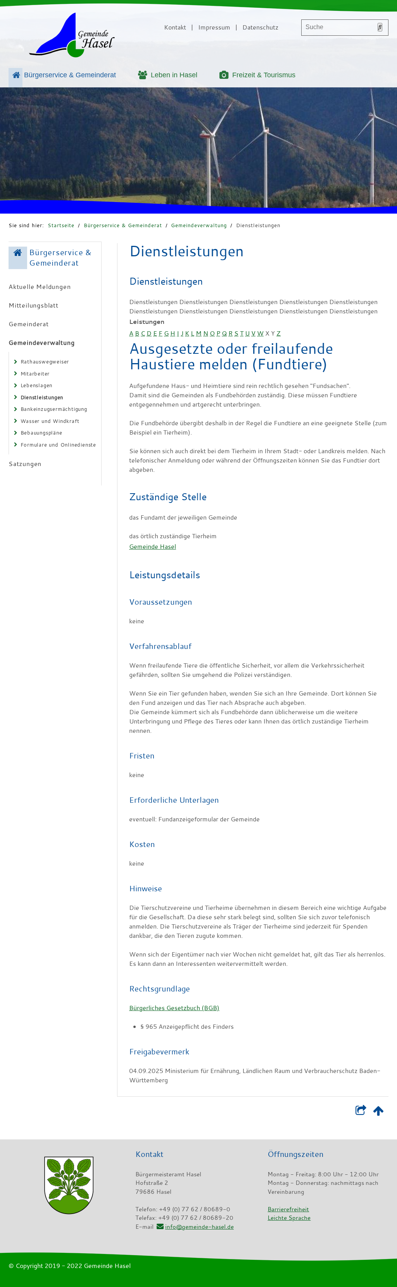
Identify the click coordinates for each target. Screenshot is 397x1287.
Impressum (214, 27)
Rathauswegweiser (45, 361)
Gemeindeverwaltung (199, 225)
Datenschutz (260, 27)
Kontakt (175, 27)
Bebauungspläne (41, 432)
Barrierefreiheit (288, 1209)
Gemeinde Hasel (152, 546)
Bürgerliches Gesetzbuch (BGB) (174, 1008)
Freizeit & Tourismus (263, 75)
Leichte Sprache (289, 1217)
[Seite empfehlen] (361, 1112)
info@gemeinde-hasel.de (199, 1226)
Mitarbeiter (35, 373)
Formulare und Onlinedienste (59, 444)
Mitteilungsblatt (34, 305)
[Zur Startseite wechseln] (72, 36)
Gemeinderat (29, 324)
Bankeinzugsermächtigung (54, 408)
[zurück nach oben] (378, 1112)
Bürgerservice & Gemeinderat (70, 75)
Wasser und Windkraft (50, 420)
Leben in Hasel (174, 75)
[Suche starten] (380, 27)
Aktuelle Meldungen (40, 286)
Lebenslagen (37, 385)
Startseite (61, 225)
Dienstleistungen (258, 225)
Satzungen (25, 463)
